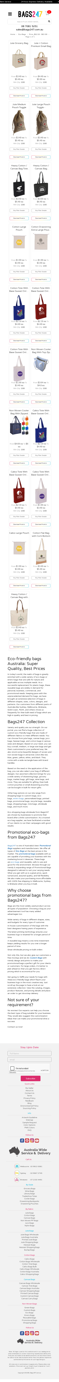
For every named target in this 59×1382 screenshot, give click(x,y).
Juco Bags (29, 1223)
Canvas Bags (29, 1218)
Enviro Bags (29, 1315)
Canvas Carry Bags (29, 1299)
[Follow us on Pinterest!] (27, 1141)
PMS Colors (30, 1128)
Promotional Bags (29, 1320)
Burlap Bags (29, 1250)
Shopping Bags (29, 1323)
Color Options (29, 1125)
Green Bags (29, 1308)
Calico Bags (30, 1259)
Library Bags (29, 1194)
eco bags (15, 862)
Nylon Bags (29, 1226)
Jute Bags (29, 1213)
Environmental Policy (29, 1106)
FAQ (29, 1130)
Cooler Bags (29, 1199)
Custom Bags (29, 1310)
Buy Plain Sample (19, 87)
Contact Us (29, 1093)
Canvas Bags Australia (29, 1288)
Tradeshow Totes (29, 1196)
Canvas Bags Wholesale (29, 1283)
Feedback (29, 1101)
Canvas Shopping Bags (30, 1291)
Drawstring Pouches (29, 1204)
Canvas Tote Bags (29, 1286)
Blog (29, 1103)
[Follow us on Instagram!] (32, 1141)
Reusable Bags (29, 1318)
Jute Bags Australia (29, 1237)
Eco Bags (29, 1313)
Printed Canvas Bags (30, 1293)
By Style (29, 1185)
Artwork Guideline (29, 1117)
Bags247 (12, 845)
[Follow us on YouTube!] (37, 1141)
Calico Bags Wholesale (29, 1269)
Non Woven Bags (29, 1304)
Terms (29, 1096)
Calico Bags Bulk (30, 1267)
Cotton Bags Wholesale (29, 1262)
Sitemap (29, 1120)
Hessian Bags (29, 1245)
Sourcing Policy (29, 1108)
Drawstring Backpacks (29, 1201)
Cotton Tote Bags (29, 1264)
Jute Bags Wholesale (30, 1235)
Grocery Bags (29, 1189)
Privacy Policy (29, 1098)
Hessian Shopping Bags (29, 1247)
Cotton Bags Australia (29, 1272)
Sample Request (30, 1123)
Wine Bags (29, 1191)
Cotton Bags (29, 1215)
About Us (29, 1091)
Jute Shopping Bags (29, 1242)
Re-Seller (29, 1088)
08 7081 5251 (29, 26)
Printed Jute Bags (29, 1240)
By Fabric (29, 1209)
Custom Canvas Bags (29, 1296)
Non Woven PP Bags (29, 1221)
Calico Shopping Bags (29, 1274)
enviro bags (18, 798)
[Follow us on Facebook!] (22, 1141)
